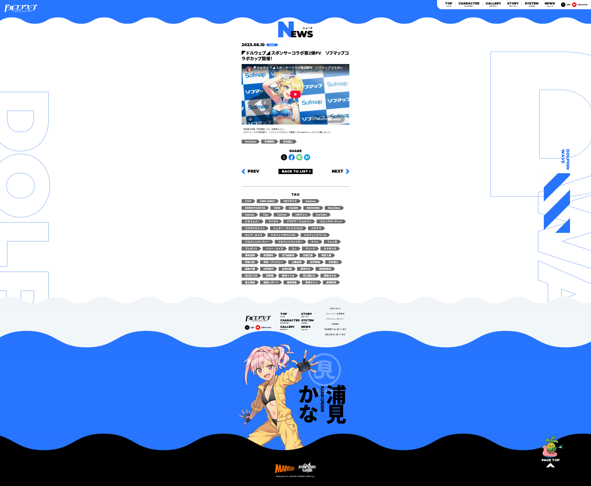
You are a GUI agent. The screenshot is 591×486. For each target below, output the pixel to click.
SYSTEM (532, 4)
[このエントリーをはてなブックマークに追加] (307, 157)
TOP (448, 4)
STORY (513, 4)
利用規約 (335, 324)
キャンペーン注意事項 (335, 314)
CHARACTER (468, 4)
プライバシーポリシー (335, 319)
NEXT (337, 171)
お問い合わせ (335, 308)
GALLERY (493, 4)
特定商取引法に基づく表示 (335, 329)
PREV (253, 171)
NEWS (550, 4)
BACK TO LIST (295, 171)
